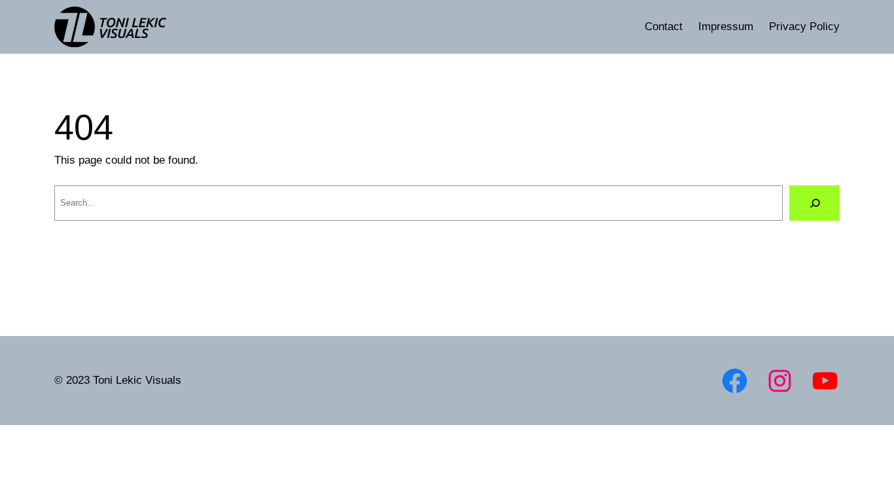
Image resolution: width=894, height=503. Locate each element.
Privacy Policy (804, 26)
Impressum (725, 26)
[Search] (814, 202)
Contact (664, 26)
